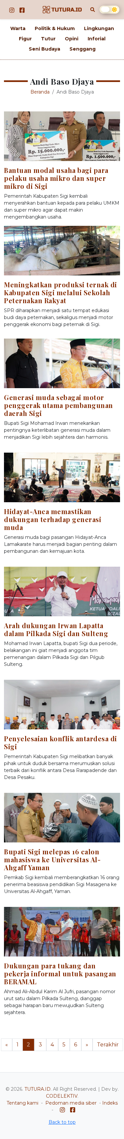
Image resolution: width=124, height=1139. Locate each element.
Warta (17, 28)
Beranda (40, 92)
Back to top (62, 1122)
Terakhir (108, 1044)
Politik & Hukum (55, 28)
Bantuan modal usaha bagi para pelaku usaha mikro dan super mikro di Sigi (56, 178)
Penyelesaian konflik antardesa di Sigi (60, 742)
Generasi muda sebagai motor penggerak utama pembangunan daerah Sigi (58, 405)
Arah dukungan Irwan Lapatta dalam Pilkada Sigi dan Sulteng (56, 629)
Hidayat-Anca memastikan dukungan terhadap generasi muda (52, 519)
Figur (25, 39)
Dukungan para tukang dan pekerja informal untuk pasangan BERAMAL (60, 973)
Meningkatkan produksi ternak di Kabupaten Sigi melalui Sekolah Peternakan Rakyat (60, 292)
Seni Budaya (44, 49)
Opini (71, 39)
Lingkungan (99, 28)
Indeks (110, 1103)
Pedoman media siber (71, 1103)
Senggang (82, 49)
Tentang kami (22, 1103)
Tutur (48, 39)
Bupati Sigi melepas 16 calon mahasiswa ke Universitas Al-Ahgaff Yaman (52, 859)
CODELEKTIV (61, 1096)
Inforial (96, 39)
